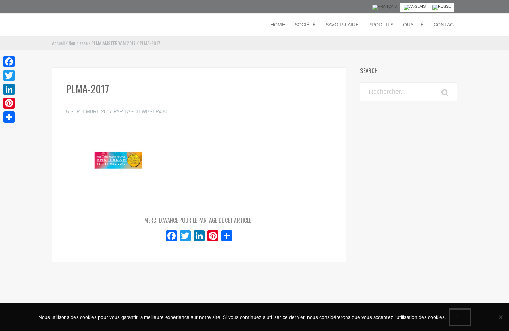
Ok (460, 317)
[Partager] (9, 117)
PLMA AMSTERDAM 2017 (113, 42)
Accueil (58, 42)
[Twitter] (9, 75)
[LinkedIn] (9, 89)
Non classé (78, 42)
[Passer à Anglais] (414, 7)
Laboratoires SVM (77, 24)
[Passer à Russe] (441, 7)
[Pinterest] (9, 103)
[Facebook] (9, 62)
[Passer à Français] (384, 7)
